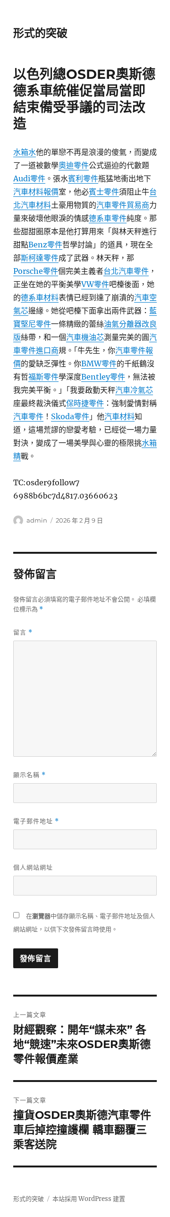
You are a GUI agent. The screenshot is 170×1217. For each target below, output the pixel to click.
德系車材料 (40, 297)
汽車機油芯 (85, 337)
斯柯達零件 (40, 257)
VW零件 (95, 284)
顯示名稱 (29, 775)
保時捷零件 (85, 403)
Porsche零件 (35, 271)
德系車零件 (108, 218)
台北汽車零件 (126, 271)
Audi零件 (29, 178)
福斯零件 (43, 376)
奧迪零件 (74, 165)
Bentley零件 (103, 376)
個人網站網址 (33, 867)
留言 (23, 632)
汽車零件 (28, 416)
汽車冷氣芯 (134, 390)
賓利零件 (83, 178)
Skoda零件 (70, 416)
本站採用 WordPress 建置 (88, 1199)
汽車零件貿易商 (122, 205)
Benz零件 (45, 244)
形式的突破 (40, 33)
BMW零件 (99, 363)
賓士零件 (104, 191)
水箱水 (24, 152)
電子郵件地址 (36, 821)
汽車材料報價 (36, 191)
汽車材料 (119, 416)
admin (36, 520)
